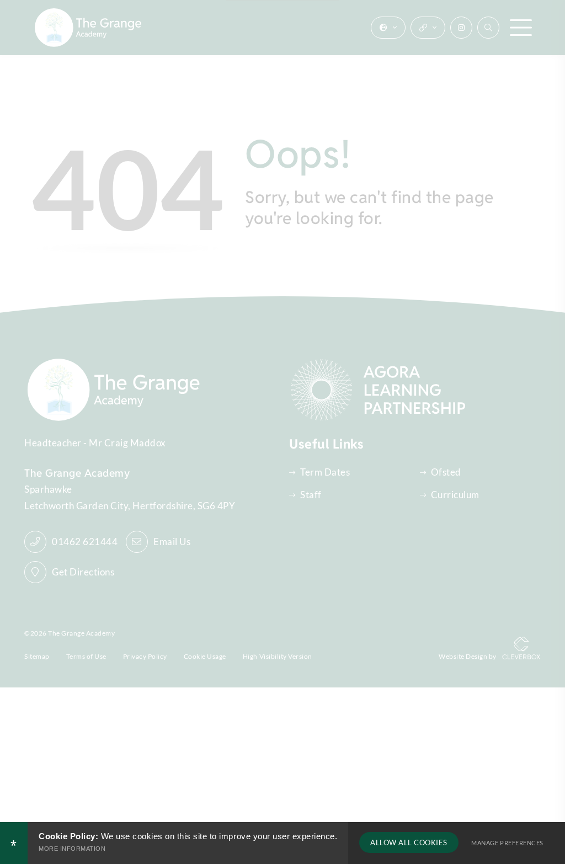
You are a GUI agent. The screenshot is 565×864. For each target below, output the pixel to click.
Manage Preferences (507, 842)
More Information (72, 848)
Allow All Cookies (408, 842)
